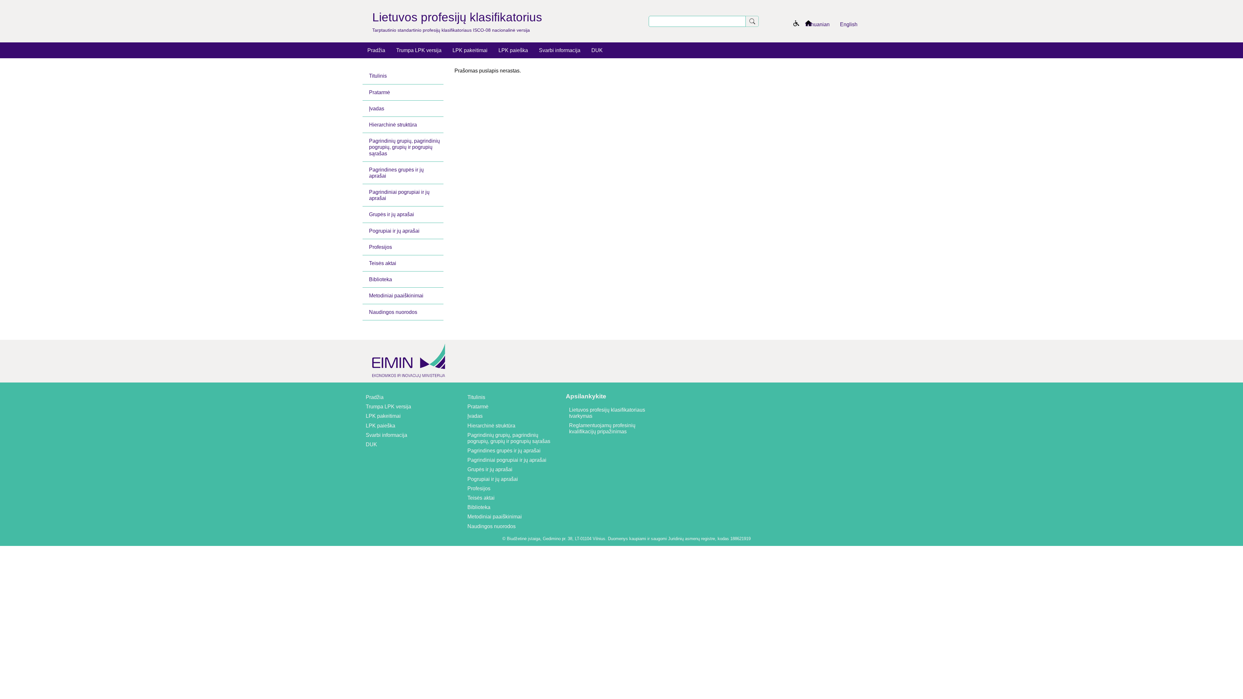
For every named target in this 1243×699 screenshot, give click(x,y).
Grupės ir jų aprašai (391, 214)
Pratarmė (379, 92)
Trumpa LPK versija (419, 50)
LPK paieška (513, 50)
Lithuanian (817, 24)
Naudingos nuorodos (393, 312)
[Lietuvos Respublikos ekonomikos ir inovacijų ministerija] (408, 379)
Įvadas (376, 108)
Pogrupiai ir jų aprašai (394, 231)
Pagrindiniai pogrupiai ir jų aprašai (399, 195)
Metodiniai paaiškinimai (396, 295)
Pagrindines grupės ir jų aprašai (396, 173)
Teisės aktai (382, 263)
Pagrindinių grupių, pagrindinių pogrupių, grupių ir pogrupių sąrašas (404, 147)
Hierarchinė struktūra (393, 125)
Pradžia (376, 50)
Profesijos (380, 247)
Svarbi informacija (559, 50)
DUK (597, 50)
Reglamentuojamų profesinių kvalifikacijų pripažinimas (602, 428)
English (848, 24)
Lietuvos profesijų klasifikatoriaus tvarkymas (607, 413)
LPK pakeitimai (470, 50)
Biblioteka (380, 279)
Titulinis (378, 76)
